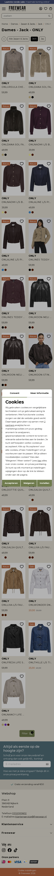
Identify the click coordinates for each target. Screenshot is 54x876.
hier (40, 460)
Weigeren (28, 483)
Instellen (44, 483)
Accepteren (11, 483)
